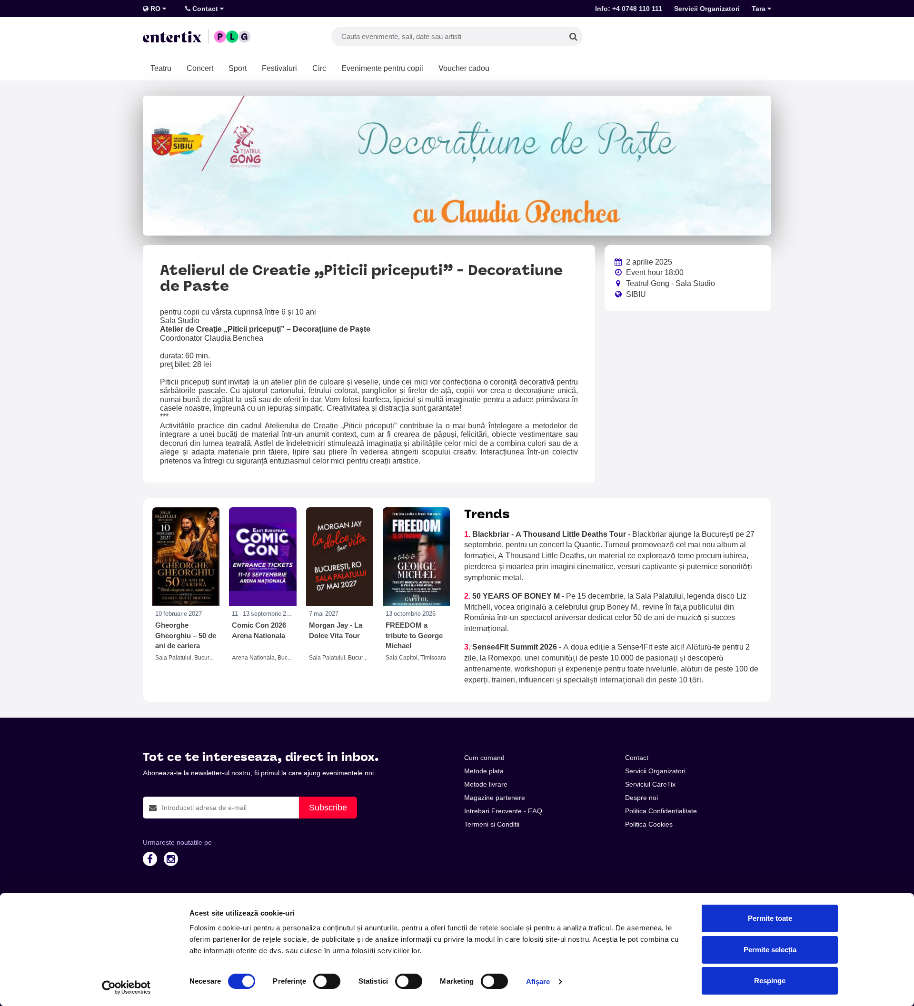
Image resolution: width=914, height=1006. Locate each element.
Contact (205, 8)
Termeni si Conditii (491, 824)
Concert (200, 68)
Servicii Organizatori (707, 8)
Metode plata (484, 771)
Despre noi (641, 797)
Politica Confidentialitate (661, 811)
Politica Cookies (649, 824)
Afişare (538, 981)
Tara (759, 8)
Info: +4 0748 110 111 (628, 8)
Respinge (769, 980)
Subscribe (328, 807)
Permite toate (770, 918)
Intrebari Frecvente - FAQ (503, 811)
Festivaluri (279, 68)
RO (155, 8)
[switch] (326, 981)
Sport (237, 68)
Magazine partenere (494, 797)
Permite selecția (770, 950)
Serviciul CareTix (650, 784)
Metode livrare (485, 784)
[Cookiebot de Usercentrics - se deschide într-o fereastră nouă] (126, 987)
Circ (319, 68)
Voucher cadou (463, 68)
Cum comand (484, 757)
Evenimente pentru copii (382, 68)
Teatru (160, 68)
